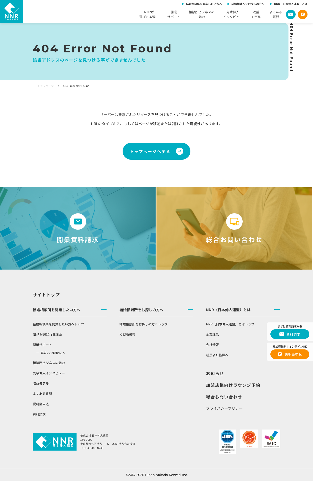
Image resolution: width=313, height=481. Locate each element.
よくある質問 (275, 14)
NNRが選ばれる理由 (149, 14)
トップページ (45, 86)
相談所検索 (127, 334)
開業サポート (173, 14)
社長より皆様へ (217, 355)
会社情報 (212, 344)
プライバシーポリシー (224, 408)
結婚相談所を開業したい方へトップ (58, 324)
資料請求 (39, 414)
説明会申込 (41, 404)
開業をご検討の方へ (53, 353)
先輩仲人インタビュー (232, 14)
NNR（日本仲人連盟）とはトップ (230, 324)
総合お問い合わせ (224, 397)
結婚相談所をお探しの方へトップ (143, 324)
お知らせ (215, 373)
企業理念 (212, 334)
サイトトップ (46, 294)
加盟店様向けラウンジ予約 (233, 385)
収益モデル (256, 14)
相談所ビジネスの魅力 (201, 14)
